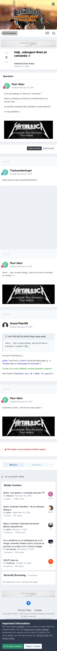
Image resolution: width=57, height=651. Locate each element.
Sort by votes (34, 148)
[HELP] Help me (10, 560)
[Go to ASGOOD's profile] (50, 524)
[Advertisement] (28, 217)
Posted (23, 87)
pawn (8, 512)
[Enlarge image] (26, 346)
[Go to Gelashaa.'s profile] (50, 561)
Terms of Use (42, 635)
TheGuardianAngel (21, 170)
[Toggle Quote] (6, 336)
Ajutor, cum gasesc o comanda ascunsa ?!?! (24, 493)
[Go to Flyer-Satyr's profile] (7, 86)
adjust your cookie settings (36, 629)
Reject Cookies (32, 646)
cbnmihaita (11, 549)
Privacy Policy (24, 610)
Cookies (38, 610)
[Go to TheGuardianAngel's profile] (5, 172)
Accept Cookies (14, 646)
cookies (20, 626)
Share (14, 465)
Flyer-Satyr (28, 63)
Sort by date (48, 148)
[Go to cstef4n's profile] (50, 494)
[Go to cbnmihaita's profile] (50, 541)
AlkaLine (10, 496)
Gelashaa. (10, 563)
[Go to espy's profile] (50, 507)
